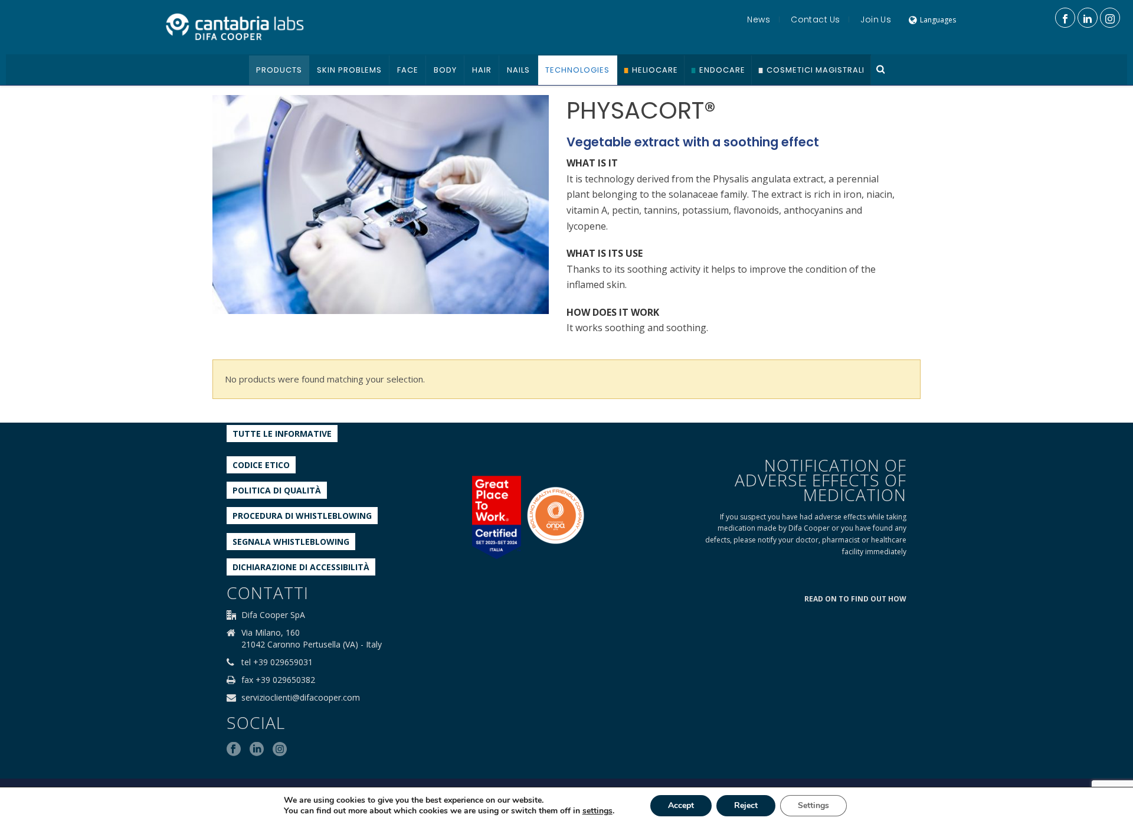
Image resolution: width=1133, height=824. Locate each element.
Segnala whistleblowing (291, 541)
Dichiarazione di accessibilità (301, 567)
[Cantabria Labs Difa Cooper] (234, 26)
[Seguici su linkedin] (257, 749)
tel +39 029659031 (277, 662)
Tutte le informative (282, 433)
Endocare (722, 70)
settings (597, 811)
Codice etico (261, 464)
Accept (681, 805)
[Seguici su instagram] (280, 749)
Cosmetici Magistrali (816, 70)
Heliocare (655, 70)
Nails (518, 70)
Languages (938, 20)
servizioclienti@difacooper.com (300, 697)
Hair (482, 70)
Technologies (577, 70)
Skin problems (349, 70)
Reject (746, 805)
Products (279, 70)
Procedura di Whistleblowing (302, 515)
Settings (813, 805)
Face (407, 70)
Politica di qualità (277, 490)
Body (445, 70)
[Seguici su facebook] (234, 749)
